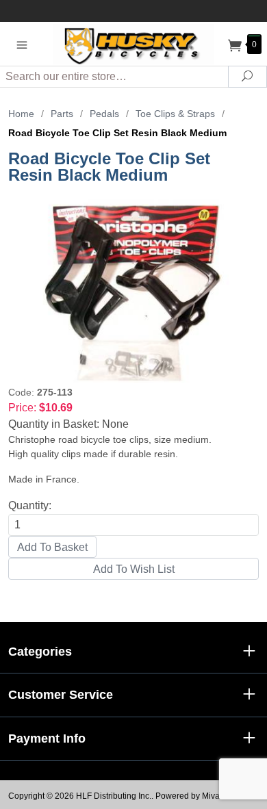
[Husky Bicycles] (133, 43)
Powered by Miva (187, 796)
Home (21, 113)
